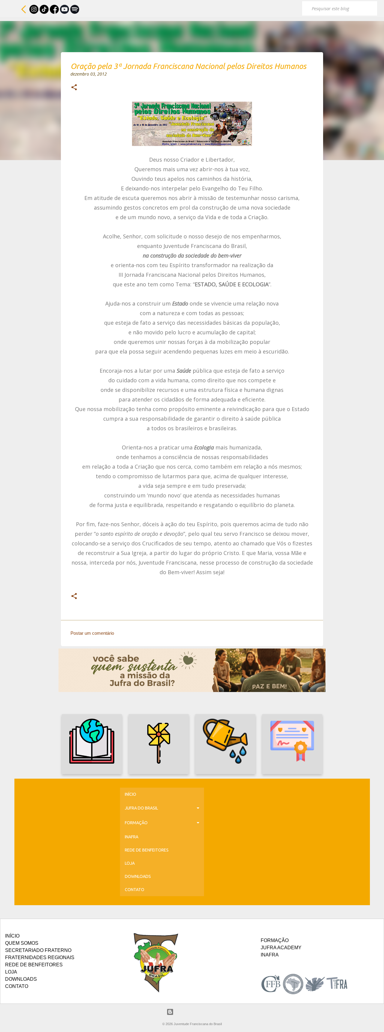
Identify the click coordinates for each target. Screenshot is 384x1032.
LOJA (130, 863)
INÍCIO (130, 794)
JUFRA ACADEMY (281, 947)
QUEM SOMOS (21, 943)
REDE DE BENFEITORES (147, 850)
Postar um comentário (92, 633)
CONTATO (134, 889)
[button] (74, 88)
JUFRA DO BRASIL (141, 808)
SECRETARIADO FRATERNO (38, 950)
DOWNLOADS (138, 876)
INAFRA (131, 836)
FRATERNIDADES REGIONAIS (39, 957)
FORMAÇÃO (136, 822)
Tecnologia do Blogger (196, 1011)
